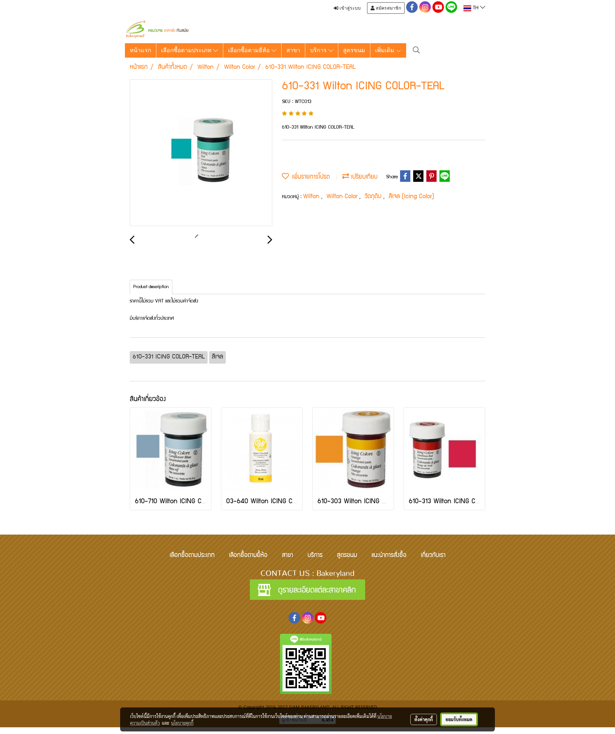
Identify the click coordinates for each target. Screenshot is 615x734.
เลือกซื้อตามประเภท (187, 50)
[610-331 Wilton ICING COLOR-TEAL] (201, 153)
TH (475, 8)
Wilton (312, 196)
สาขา (293, 50)
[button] (416, 50)
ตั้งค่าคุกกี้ (423, 719)
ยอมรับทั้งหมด (459, 719)
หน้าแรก (140, 50)
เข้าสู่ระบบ (349, 8)
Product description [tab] (151, 287)
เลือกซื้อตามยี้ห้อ (248, 555)
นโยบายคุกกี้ (182, 723)
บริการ (319, 50)
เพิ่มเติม (385, 50)
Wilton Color (342, 196)
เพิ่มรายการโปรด (309, 177)
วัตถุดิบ (374, 196)
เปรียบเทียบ (363, 177)
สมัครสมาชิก (387, 8)
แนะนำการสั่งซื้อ (389, 555)
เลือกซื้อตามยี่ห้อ (249, 50)
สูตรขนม (354, 50)
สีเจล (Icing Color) (411, 196)
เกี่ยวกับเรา (433, 555)
